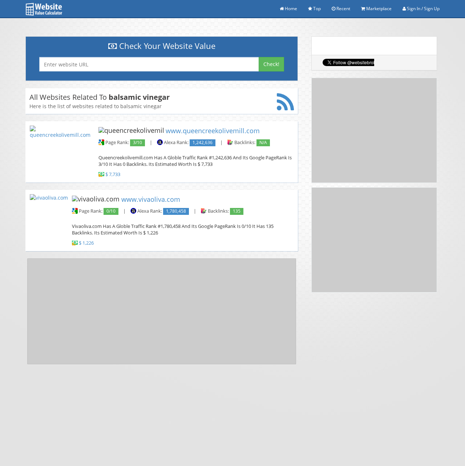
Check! (271, 64)
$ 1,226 (86, 243)
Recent (342, 8)
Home (290, 8)
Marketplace (378, 8)
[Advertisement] (161, 311)
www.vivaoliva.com (150, 199)
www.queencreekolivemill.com (213, 130)
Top (316, 8)
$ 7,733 (112, 174)
